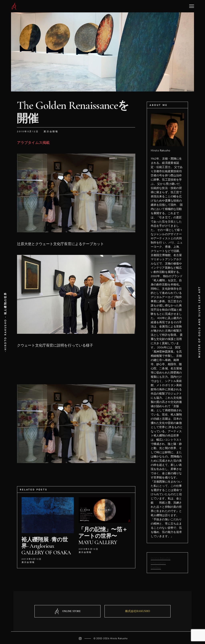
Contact (156, 567)
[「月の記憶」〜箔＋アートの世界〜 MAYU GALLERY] (105, 510)
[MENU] (191, 4)
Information (158, 562)
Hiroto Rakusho (160, 558)
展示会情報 (51, 131)
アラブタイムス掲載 (33, 142)
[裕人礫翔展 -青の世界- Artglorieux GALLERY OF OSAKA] (48, 515)
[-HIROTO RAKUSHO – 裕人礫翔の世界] (14, 6)
